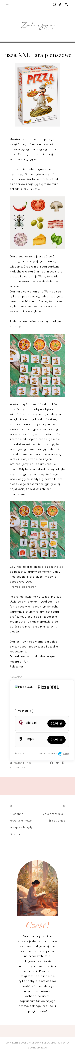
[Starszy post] (59, 806)
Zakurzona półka (38, 1042)
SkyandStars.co (37, 1047)
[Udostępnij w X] (57, 763)
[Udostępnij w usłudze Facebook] (52, 763)
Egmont (19, 763)
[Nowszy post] (16, 806)
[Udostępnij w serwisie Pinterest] (63, 763)
